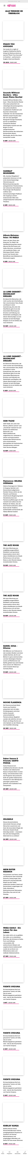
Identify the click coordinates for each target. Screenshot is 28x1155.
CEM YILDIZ (8, 421)
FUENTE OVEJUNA (11, 986)
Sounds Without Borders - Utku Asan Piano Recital (12, 94)
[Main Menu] (4, 5)
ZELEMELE (8, 819)
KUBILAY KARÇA (11, 1125)
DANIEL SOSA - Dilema (10, 647)
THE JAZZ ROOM (11, 545)
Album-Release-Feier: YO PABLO (11, 236)
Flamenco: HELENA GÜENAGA (12, 482)
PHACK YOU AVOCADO (9, 45)
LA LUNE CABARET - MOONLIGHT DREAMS (12, 293)
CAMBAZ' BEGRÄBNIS (9, 172)
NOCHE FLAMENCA (12, 702)
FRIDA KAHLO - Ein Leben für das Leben (12, 930)
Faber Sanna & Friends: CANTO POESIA (10, 760)
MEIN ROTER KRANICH (9, 870)
